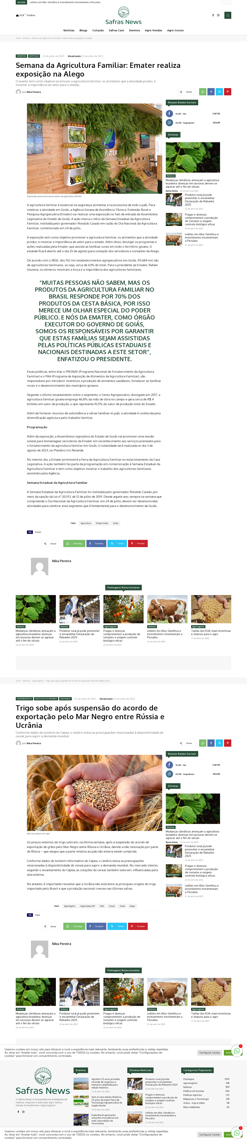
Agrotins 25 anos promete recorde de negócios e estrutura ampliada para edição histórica (105, 1083)
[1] (237, 1134)
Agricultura (86, 523)
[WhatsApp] (202, 91)
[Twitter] (219, 91)
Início (18, 38)
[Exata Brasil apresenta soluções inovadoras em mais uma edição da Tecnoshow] (81, 1120)
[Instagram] (218, 15)
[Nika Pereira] (19, 92)
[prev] (223, 2)
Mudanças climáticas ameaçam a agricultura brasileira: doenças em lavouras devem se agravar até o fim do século (192, 183)
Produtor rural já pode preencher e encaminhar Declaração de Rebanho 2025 (199, 199)
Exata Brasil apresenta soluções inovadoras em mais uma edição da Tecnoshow (104, 1119)
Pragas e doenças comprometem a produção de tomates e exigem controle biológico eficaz (201, 219)
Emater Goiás (102, 523)
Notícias (34, 56)
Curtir (216, 113)
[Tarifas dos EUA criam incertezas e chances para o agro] (211, 609)
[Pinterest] (227, 91)
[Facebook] (213, 15)
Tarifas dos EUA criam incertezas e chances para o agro (211, 632)
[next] (229, 2)
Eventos (26, 38)
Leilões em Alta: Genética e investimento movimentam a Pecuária (65, 2)
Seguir (216, 122)
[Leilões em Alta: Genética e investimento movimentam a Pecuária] (174, 239)
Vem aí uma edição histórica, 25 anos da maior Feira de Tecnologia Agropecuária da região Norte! (106, 1101)
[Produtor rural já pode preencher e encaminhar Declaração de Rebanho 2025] (174, 199)
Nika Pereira (34, 91)
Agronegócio (173, 223)
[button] (227, 15)
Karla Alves (172, 190)
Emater (38, 532)
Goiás (115, 523)
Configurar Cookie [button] (209, 1134)
